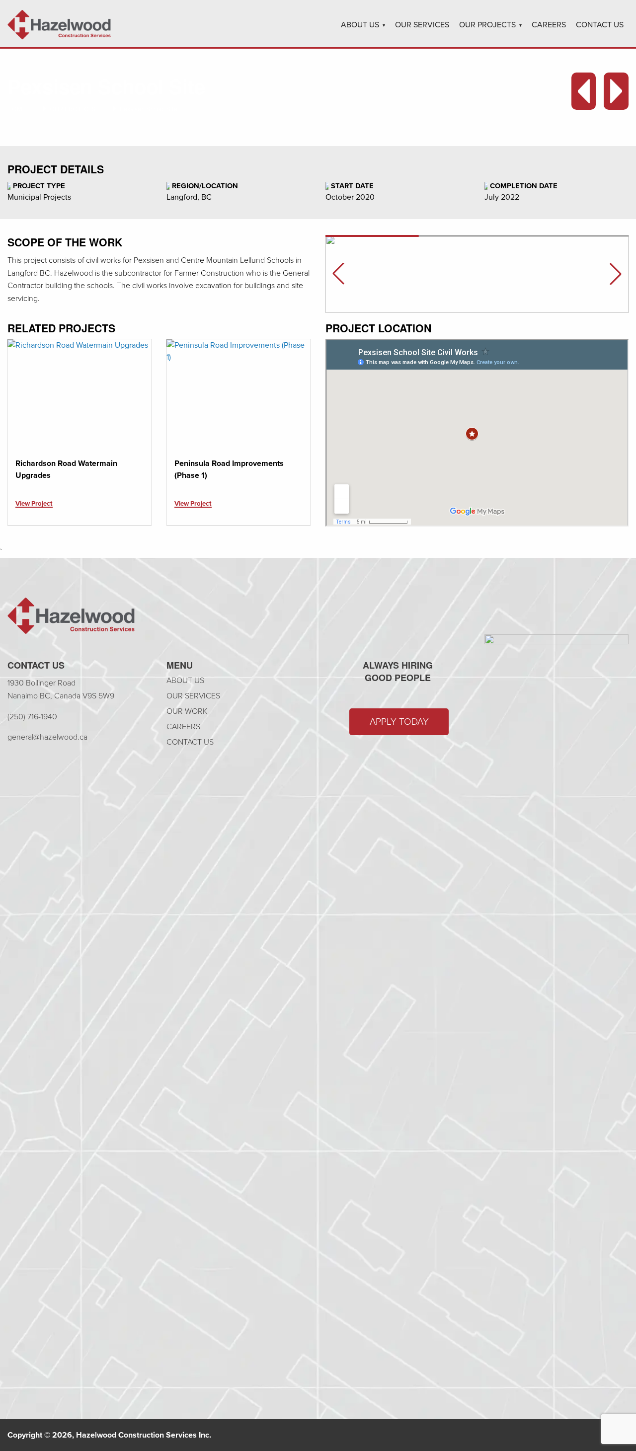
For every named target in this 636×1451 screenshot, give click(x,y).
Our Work (186, 711)
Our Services (422, 24)
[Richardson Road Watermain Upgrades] (79, 393)
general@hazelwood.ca (47, 737)
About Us (360, 24)
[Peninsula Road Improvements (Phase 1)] (238, 393)
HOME (16, 109)
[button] (616, 274)
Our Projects (487, 24)
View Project (34, 503)
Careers (549, 24)
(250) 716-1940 (32, 716)
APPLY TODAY (399, 721)
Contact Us (600, 24)
